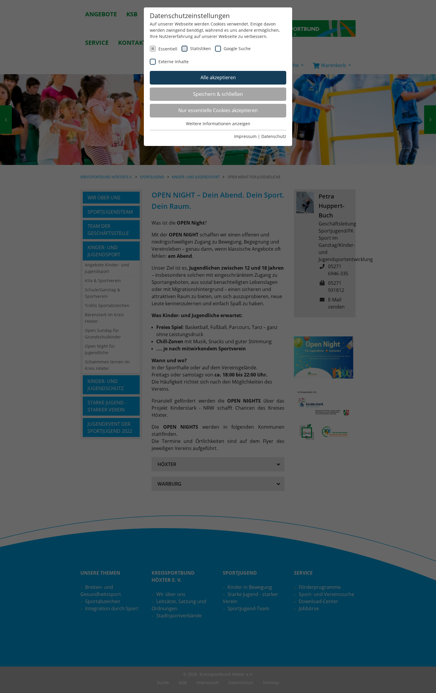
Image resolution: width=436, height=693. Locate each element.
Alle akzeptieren (218, 77)
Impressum (245, 136)
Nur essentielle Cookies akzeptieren (218, 110)
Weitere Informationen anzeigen (218, 123)
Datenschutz (273, 136)
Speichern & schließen (218, 94)
